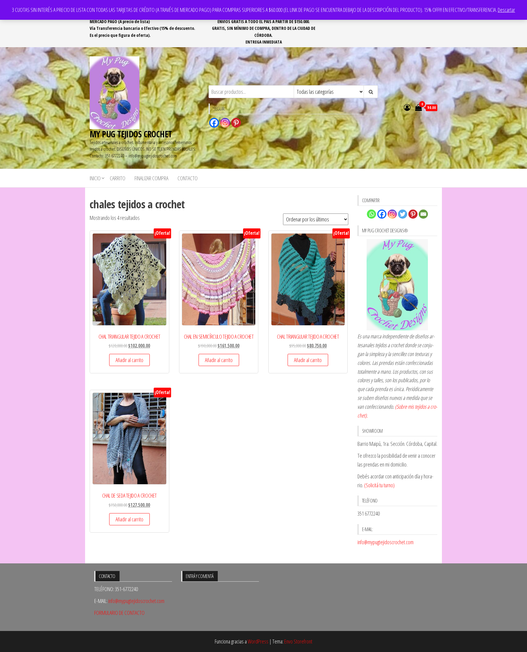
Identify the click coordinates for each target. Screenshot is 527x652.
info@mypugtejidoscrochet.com (385, 542)
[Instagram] (225, 123)
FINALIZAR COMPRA (151, 178)
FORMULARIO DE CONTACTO (119, 612)
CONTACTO (187, 178)
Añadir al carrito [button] (129, 360)
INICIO (95, 178)
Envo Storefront (298, 641)
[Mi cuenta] (407, 107)
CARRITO (117, 178)
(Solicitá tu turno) (379, 485)
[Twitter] (402, 214)
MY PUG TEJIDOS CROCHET (131, 134)
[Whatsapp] (371, 214)
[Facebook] (214, 123)
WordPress (258, 641)
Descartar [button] (506, 9)
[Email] (423, 214)
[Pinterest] (236, 123)
